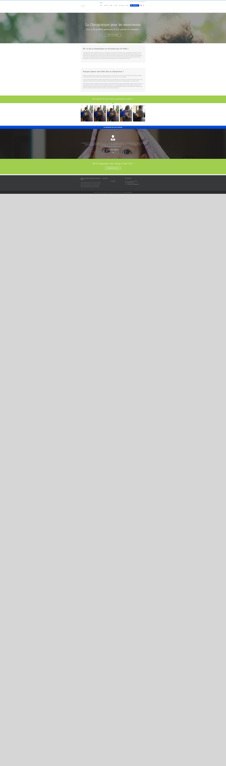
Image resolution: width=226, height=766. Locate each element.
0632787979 (131, 189)
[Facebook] (111, 188)
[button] (143, 5)
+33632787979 (133, 1)
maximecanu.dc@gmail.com (141, 1)
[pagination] (113, 159)
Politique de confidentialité (128, 199)
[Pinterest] (114, 188)
